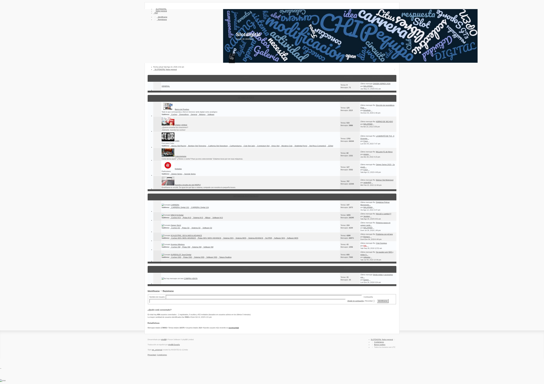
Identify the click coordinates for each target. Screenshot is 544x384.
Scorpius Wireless (178, 244)
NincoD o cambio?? (383, 214)
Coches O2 (175, 228)
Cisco (365, 141)
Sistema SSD (199, 257)
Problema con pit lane (384, 234)
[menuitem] (160, 9)
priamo (366, 154)
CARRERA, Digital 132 (180, 207)
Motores (202, 115)
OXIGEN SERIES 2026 (381, 84)
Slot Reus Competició (317, 146)
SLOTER (268, 238)
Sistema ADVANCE (255, 238)
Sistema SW (196, 247)
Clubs (177, 141)
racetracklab (234, 328)
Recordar (369, 301)
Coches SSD (176, 257)
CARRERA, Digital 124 (200, 207)
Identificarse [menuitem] (162, 17)
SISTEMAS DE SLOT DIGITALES (245, 196)
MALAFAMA (367, 86)
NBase (207, 218)
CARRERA (175, 205)
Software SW (208, 247)
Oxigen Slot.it (176, 225)
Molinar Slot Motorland (384, 180)
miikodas (366, 257)
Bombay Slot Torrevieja (197, 146)
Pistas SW (186, 247)
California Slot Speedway (218, 146)
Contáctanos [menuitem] (379, 342)
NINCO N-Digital (177, 215)
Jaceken (366, 216)
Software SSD (211, 257)
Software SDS (279, 238)
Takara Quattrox (225, 257)
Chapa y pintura (181, 125)
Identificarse (154, 291)
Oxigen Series (176, 174)
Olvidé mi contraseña (355, 301)
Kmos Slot (275, 146)
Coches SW (175, 247)
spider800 (367, 183)
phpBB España (174, 345)
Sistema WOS (241, 238)
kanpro (366, 280)
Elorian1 (366, 237)
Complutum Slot (263, 146)
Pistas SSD (187, 257)
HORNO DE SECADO (384, 122)
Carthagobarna (236, 146)
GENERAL (166, 86)
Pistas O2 (185, 228)
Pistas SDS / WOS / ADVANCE (209, 238)
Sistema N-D (198, 218)
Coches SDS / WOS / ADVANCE (183, 238)
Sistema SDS (228, 238)
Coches (174, 115)
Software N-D (217, 218)
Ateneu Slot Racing (178, 146)
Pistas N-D (187, 218)
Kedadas (178, 169)
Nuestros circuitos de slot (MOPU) (188, 185)
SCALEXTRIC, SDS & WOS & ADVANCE (186, 236)
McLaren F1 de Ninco (384, 152)
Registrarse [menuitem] (162, 20)
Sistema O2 (196, 228)
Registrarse (168, 291)
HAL (365, 246)
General (194, 115)
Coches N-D (176, 218)
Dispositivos (184, 115)
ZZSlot (330, 146)
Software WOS (292, 238)
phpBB (163, 340)
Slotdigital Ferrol (301, 146)
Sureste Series (190, 174)
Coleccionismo (180, 156)
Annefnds (367, 110)
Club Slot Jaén (249, 146)
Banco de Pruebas (182, 109)
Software (211, 115)
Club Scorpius (381, 243)
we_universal (157, 350)
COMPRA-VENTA (190, 279)
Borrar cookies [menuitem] (379, 345)
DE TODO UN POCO (246, 97)
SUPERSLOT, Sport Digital (181, 255)
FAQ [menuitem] (231, 58)
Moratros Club (286, 146)
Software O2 (207, 228)
